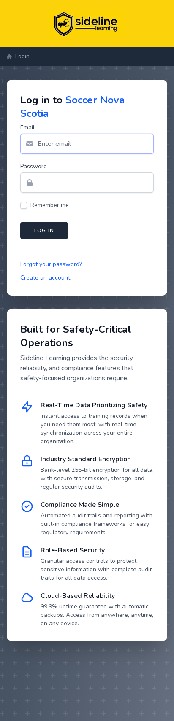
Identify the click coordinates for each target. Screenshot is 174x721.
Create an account (45, 278)
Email (27, 128)
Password (33, 166)
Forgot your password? (51, 264)
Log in (44, 230)
